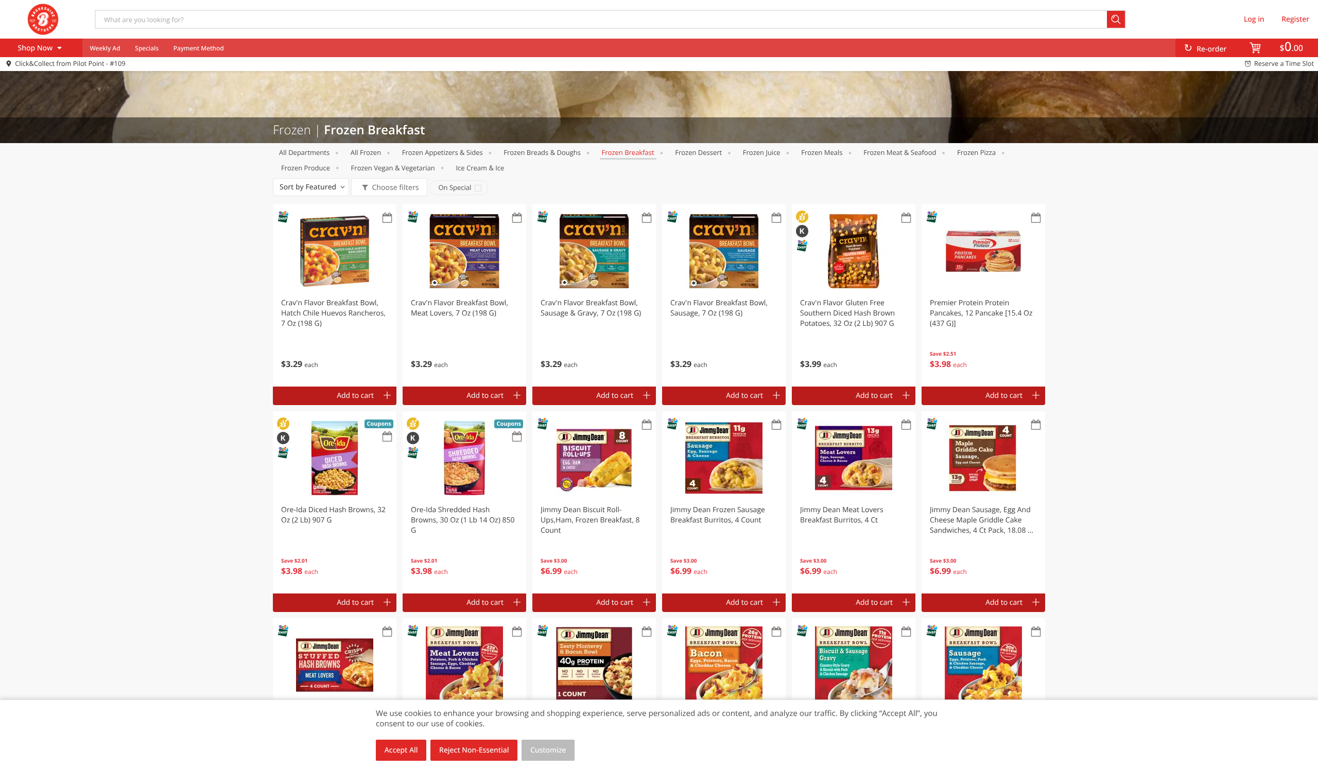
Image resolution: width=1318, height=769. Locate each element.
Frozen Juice (762, 152)
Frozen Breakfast (628, 152)
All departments (304, 152)
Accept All (401, 750)
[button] (334, 295)
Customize (548, 750)
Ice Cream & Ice (480, 167)
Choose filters (395, 188)
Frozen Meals (821, 152)
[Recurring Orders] (387, 218)
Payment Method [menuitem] (199, 48)
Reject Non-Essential (474, 750)
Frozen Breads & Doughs (542, 152)
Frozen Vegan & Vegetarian (393, 167)
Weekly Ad (105, 48)
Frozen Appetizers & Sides (442, 152)
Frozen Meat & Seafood (899, 152)
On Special (454, 187)
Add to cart (355, 395)
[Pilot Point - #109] (42, 19)
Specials (147, 48)
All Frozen (366, 152)
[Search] (1116, 19)
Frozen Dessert (698, 152)
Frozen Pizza (976, 152)
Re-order (1211, 49)
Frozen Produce (305, 167)
